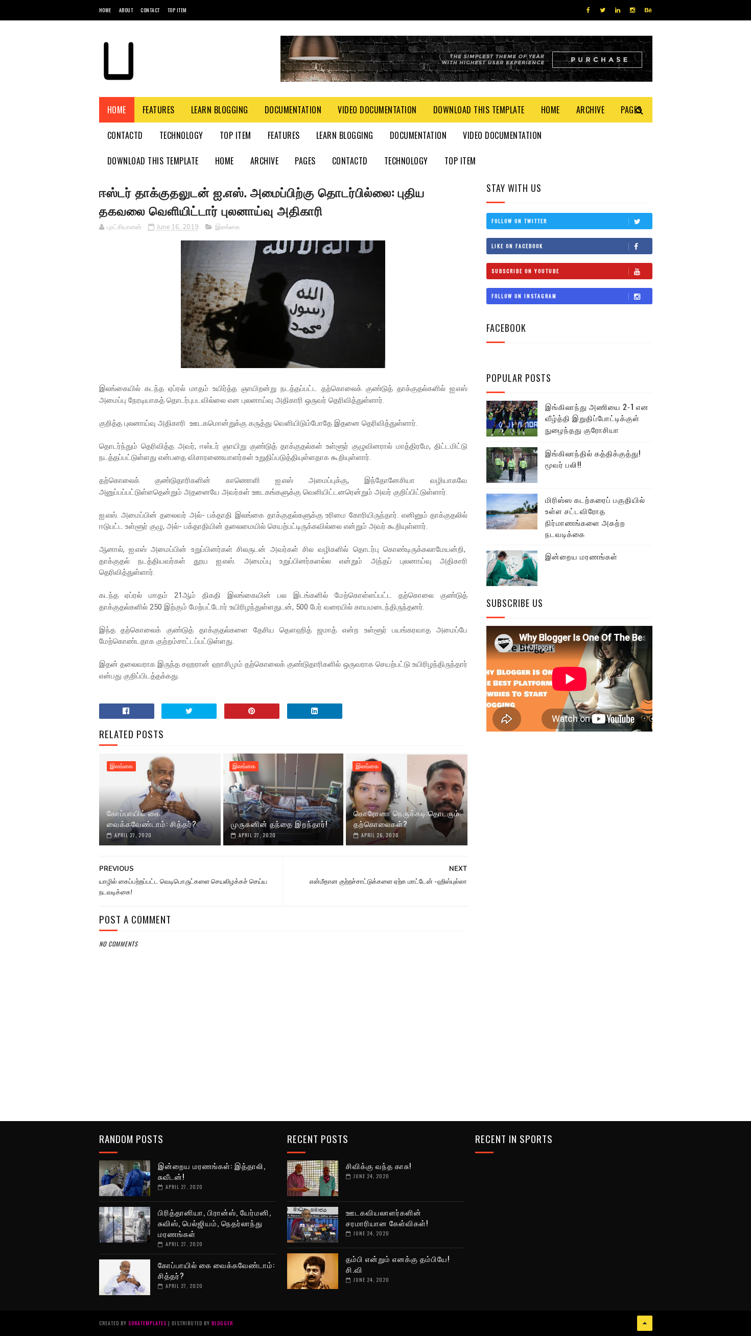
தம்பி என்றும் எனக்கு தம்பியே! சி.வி (398, 1264)
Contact (150, 10)
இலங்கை (227, 227)
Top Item (177, 10)
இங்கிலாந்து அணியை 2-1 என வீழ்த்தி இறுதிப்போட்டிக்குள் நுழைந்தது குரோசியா (597, 418)
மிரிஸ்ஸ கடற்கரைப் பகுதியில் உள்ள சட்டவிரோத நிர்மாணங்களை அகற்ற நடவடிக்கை (595, 517)
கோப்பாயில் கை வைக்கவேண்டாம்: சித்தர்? (152, 818)
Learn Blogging (219, 110)
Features (159, 110)
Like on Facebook (517, 246)
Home (105, 10)
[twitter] (602, 10)
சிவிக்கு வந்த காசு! (378, 1165)
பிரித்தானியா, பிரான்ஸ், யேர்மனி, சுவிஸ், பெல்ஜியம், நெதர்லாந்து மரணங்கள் (214, 1222)
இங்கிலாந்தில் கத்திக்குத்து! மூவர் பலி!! (593, 458)
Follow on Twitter (519, 221)
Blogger (222, 1323)
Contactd (125, 135)
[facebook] (588, 10)
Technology (181, 135)
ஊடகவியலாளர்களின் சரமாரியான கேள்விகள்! (387, 1217)
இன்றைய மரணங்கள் (581, 556)
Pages (305, 161)
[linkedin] (618, 10)
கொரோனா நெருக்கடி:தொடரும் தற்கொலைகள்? (407, 818)
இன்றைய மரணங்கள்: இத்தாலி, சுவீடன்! (212, 1171)
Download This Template (479, 110)
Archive (590, 110)
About (126, 10)
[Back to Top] (644, 1323)
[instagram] (632, 10)
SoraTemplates (147, 1323)
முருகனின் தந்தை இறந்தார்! (279, 823)
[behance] (648, 10)
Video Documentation (377, 110)
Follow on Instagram (524, 296)
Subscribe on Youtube (525, 271)
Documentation (293, 110)
